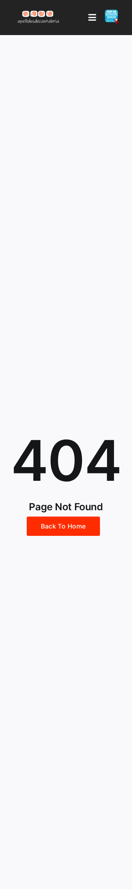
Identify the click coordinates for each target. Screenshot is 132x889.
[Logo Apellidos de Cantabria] (38, 10)
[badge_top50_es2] (112, 12)
